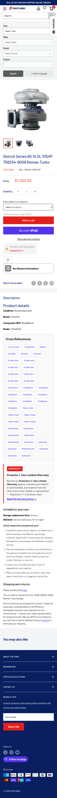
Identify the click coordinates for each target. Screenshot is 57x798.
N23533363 (12, 449)
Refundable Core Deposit (15, 201)
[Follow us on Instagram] (11, 752)
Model (6, 48)
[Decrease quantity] (18, 191)
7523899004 (27, 401)
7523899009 (42, 401)
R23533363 (43, 449)
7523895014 (12, 401)
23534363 (37, 354)
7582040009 (13, 428)
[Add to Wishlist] (8, 259)
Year (5, 25)
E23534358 (28, 442)
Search (13, 73)
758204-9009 (13, 421)
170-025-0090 (13, 347)
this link (45, 620)
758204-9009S (30, 421)
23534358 (24, 354)
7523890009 (43, 388)
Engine (6, 59)
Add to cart (28, 220)
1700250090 (29, 347)
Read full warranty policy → (21, 499)
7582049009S (13, 442)
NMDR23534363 (28, 449)
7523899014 (12, 408)
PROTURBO (8, 169)
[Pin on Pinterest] (39, 283)
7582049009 (29, 435)
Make (5, 37)
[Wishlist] (44, 8)
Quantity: (8, 191)
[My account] (38, 8)
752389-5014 (28, 374)
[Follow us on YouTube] (17, 752)
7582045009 (28, 428)
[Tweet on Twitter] (45, 283)
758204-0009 (27, 408)
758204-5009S (30, 415)
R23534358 (12, 456)
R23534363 (26, 456)
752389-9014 (13, 388)
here (25, 590)
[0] (51, 8)
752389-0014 (13, 367)
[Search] (51, 16)
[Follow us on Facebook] (5, 752)
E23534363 (42, 442)
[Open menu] (4, 9)
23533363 (11, 354)
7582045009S (13, 435)
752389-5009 (13, 374)
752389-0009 (29, 360)
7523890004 (28, 388)
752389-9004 (13, 381)
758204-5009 (13, 415)
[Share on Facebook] (33, 283)
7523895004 (27, 394)
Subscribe (13, 726)
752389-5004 (28, 367)
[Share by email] (51, 283)
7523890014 (12, 394)
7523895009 (42, 394)
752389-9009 (29, 381)
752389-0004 (13, 360)
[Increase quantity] (35, 191)
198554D (42, 347)
